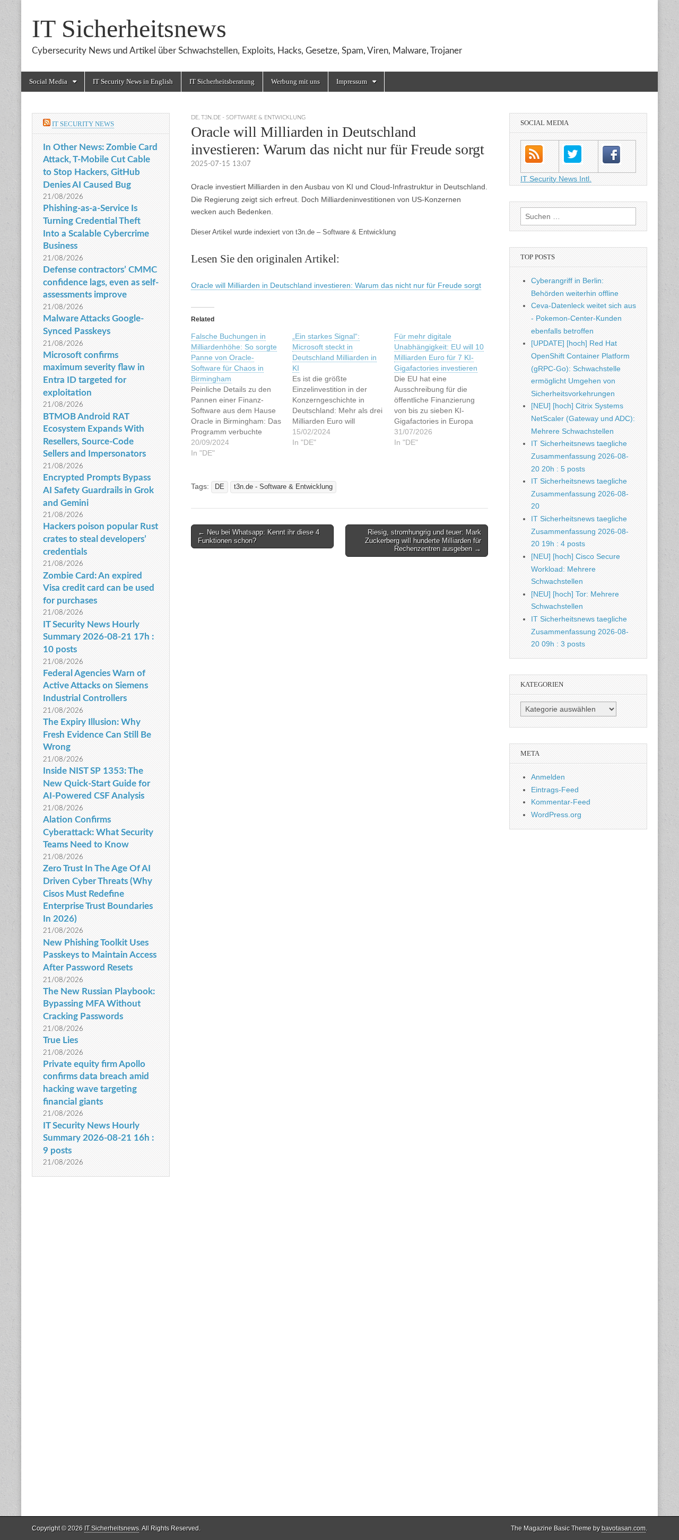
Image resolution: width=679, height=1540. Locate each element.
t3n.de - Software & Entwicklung (253, 117)
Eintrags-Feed (555, 789)
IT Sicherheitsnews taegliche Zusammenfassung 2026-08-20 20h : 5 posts (580, 455)
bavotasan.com (624, 1528)
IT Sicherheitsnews (129, 28)
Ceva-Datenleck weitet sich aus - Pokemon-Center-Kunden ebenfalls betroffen (583, 318)
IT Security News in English (133, 81)
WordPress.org (556, 814)
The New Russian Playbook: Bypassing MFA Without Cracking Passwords (99, 1004)
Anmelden (548, 777)
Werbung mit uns (295, 81)
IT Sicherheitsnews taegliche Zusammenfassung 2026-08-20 (580, 493)
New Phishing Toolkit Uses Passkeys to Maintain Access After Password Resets (99, 955)
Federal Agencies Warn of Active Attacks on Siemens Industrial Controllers (95, 686)
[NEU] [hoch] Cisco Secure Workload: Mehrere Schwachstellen (575, 568)
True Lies (60, 1040)
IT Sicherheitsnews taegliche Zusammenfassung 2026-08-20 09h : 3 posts (580, 631)
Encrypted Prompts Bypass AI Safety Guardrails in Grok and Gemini (98, 490)
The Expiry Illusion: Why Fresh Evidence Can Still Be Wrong (97, 734)
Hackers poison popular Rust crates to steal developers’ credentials (100, 539)
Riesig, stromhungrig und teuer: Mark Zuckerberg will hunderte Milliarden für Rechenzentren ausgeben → (423, 540)
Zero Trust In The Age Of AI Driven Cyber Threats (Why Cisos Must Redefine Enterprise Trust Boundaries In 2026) (98, 893)
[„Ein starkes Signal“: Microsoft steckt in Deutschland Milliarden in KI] (343, 389)
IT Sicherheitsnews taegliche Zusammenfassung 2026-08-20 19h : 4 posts (580, 531)
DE (194, 117)
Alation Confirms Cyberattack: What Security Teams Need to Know (98, 832)
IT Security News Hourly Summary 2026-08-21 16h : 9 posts (98, 1138)
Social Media (48, 81)
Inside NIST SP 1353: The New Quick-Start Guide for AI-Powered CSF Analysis (96, 783)
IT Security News (83, 124)
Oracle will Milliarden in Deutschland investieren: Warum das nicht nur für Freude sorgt (336, 285)
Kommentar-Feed (560, 802)
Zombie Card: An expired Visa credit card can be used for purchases (98, 588)
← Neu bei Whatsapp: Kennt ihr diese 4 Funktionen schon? (258, 536)
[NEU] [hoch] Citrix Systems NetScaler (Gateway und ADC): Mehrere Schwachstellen (583, 418)
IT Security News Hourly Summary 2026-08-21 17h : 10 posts (98, 637)
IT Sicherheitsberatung (222, 81)
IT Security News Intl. (555, 178)
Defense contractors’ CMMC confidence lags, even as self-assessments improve (101, 282)
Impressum (351, 81)
